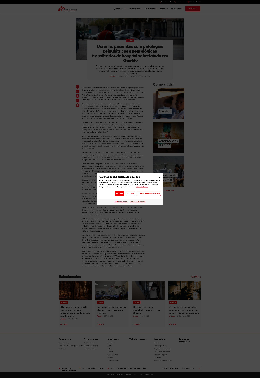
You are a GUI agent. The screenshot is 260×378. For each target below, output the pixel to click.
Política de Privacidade (138, 202)
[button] (160, 177)
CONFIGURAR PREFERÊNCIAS (149, 193)
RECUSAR (130, 193)
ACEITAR (119, 193)
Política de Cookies (142, 187)
